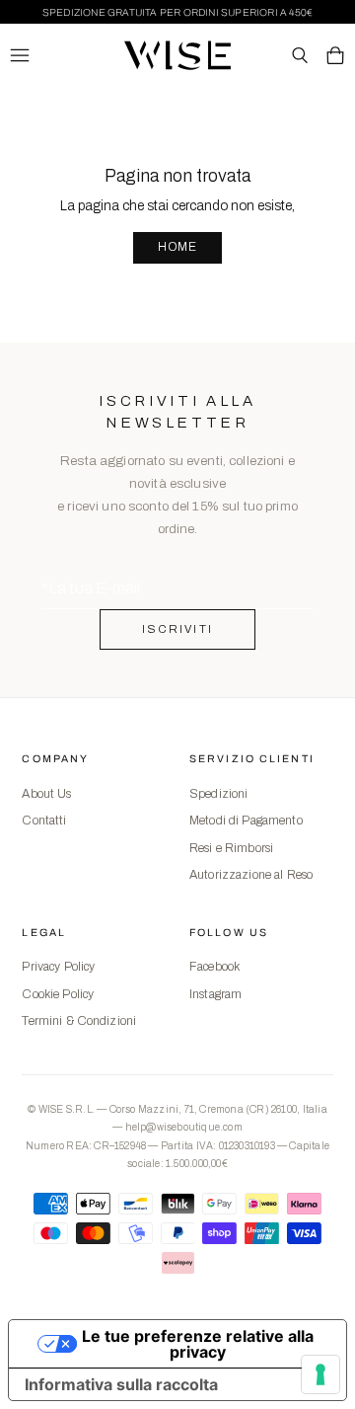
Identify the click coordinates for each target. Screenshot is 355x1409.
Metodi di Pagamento (246, 820)
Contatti (44, 820)
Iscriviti (178, 629)
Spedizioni (218, 794)
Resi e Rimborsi (231, 848)
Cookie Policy (58, 994)
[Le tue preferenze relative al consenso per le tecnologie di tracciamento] (320, 1374)
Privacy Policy (58, 967)
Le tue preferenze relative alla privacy (198, 1344)
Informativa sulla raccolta (121, 1384)
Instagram (215, 994)
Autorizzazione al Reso (251, 875)
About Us (46, 794)
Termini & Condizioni (79, 1021)
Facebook (214, 967)
